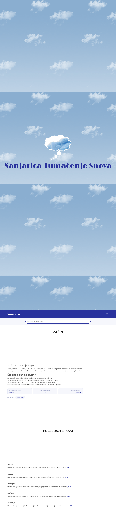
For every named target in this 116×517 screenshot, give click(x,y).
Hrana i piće (20, 397)
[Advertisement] (58, 348)
